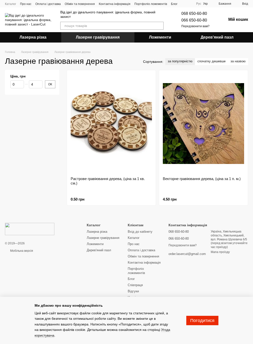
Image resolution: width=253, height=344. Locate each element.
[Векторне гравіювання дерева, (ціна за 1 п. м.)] (203, 123)
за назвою (238, 61)
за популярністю (180, 61)
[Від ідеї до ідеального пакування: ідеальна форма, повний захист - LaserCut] (29, 228)
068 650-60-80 (194, 13)
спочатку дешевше (211, 61)
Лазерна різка (33, 37)
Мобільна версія (21, 250)
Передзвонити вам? (195, 26)
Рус (198, 3)
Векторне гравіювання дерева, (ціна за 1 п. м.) (202, 179)
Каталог (10, 4)
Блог (174, 4)
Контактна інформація (114, 4)
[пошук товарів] (160, 26)
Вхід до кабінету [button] (140, 231)
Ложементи (160, 37)
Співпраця (135, 285)
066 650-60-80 (194, 20)
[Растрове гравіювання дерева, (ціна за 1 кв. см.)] (111, 123)
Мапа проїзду (220, 252)
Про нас (25, 4)
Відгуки (133, 291)
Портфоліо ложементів (150, 4)
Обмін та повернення (80, 4)
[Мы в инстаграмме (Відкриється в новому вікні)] (188, 4)
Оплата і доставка (48, 4)
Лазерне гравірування (98, 37)
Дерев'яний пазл (217, 37)
